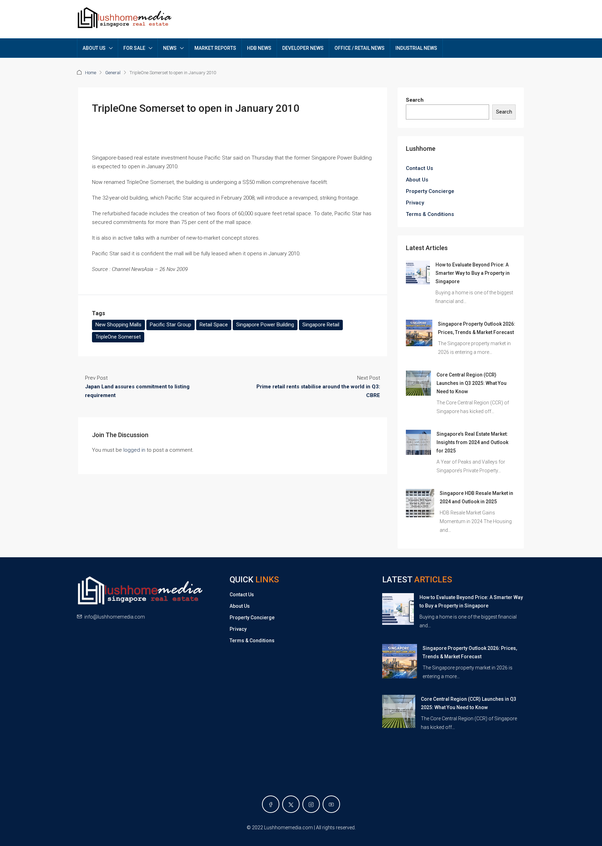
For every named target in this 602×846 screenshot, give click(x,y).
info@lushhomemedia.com (114, 617)
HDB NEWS (259, 48)
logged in (134, 450)
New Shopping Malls (118, 324)
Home (90, 72)
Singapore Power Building (265, 324)
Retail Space (214, 324)
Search (415, 100)
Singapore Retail (320, 324)
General (113, 72)
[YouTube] (331, 804)
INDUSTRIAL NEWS (416, 48)
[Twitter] (291, 804)
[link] (418, 272)
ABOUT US (94, 48)
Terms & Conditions (430, 214)
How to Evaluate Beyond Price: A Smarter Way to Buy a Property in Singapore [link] (472, 273)
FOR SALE (134, 48)
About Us (417, 180)
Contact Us (419, 168)
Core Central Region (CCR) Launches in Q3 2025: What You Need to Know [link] (472, 383)
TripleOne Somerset (118, 337)
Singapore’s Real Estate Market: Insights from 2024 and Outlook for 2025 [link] (472, 442)
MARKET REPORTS (215, 48)
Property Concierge (430, 191)
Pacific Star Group (170, 324)
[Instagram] (311, 804)
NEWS (170, 48)
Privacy (415, 203)
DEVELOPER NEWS (303, 48)
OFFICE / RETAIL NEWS (359, 48)
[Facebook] (270, 804)
